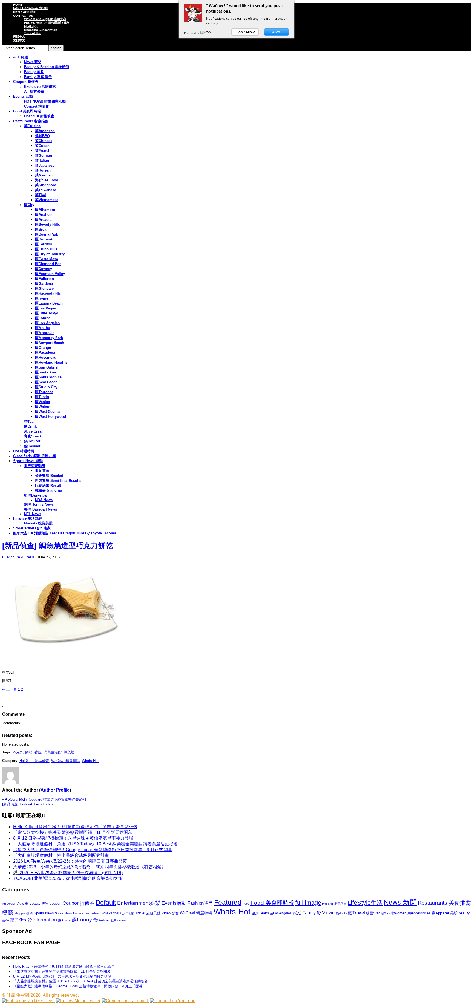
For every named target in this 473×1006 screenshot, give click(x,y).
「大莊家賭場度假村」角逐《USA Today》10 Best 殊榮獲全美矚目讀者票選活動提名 (95, 844)
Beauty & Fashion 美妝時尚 (46, 67)
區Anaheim (44, 215)
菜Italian (42, 160)
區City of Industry (50, 254)
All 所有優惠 (34, 91)
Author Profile (55, 790)
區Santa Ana (45, 372)
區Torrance (44, 392)
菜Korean (43, 170)
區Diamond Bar (48, 264)
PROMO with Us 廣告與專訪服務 (46, 22)
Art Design (9, 903)
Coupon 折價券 (25, 82)
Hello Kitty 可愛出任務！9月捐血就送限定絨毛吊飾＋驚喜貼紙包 (75, 826)
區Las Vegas (45, 308)
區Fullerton (44, 279)
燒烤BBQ (42, 136)
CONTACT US (23, 15)
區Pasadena (45, 352)
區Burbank (44, 239)
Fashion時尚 (200, 903)
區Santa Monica (48, 377)
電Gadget (101, 920)
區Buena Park (46, 234)
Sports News (44, 913)
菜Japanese (44, 165)
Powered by (192, 33)
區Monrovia (44, 333)
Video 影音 (170, 913)
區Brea (40, 229)
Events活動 (173, 903)
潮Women (398, 913)
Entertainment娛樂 (138, 903)
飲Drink (30, 426)
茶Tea (28, 421)
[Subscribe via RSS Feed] (28, 1000)
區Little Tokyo (46, 313)
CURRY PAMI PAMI (18, 557)
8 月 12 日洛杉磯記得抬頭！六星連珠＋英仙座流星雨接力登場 (73, 838)
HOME (17, 4)
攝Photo (341, 913)
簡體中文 (19, 36)
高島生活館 (53, 752)
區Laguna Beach (49, 303)
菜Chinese (43, 141)
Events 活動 (23, 96)
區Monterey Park (49, 338)
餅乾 (28, 752)
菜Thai (40, 195)
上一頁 (9, 689)
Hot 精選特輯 (23, 451)
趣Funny (82, 920)
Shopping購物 (23, 913)
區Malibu (42, 328)
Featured (227, 902)
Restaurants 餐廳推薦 (30, 121)
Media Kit (31, 26)
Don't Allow (245, 32)
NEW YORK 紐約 (24, 11)
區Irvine (41, 298)
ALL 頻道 (20, 57)
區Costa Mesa (46, 259)
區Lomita (42, 318)
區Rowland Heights (51, 362)
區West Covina (47, 412)
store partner (90, 913)
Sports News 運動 (28, 461)
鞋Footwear (118, 920)
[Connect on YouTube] (172, 1000)
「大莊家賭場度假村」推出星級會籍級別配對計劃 (61, 855)
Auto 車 (22, 904)
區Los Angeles (47, 323)
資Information (42, 920)
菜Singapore (45, 185)
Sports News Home (68, 913)
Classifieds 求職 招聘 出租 (34, 456)
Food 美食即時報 (27, 111)
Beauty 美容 (39, 903)
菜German (43, 155)
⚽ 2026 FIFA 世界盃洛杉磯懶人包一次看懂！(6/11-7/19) (68, 872)
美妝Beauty (460, 913)
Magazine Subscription (40, 29)
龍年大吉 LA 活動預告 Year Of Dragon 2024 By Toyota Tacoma (64, 533)
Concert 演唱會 (36, 106)
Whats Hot (90, 761)
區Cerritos (43, 244)
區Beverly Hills (47, 224)
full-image (308, 903)
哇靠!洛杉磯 (18, 995)
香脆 (38, 752)
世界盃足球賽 (34, 466)
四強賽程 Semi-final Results (58, 481)
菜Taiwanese (45, 190)
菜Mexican (44, 175)
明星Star (373, 913)
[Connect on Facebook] (125, 1000)
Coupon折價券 (78, 903)
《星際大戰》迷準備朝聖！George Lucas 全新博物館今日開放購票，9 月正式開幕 (92, 849)
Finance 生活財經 (27, 518)
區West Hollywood (50, 416)
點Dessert (32, 446)
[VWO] (206, 33)
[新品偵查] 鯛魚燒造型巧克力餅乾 (57, 545)
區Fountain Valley (50, 274)
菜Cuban (42, 146)
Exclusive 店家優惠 (40, 87)
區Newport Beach (49, 343)
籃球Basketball (36, 495)
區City (29, 205)
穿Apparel (440, 913)
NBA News (44, 500)
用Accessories (419, 913)
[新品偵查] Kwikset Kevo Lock (26, 804)
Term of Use (32, 33)
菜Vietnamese (46, 200)
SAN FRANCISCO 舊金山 (30, 8)
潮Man (385, 913)
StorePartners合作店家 (32, 528)
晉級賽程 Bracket (49, 476)
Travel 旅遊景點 (147, 913)
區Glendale (44, 288)
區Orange (43, 348)
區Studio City (46, 387)
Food (246, 903)
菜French (42, 151)
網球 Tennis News (39, 504)
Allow (276, 32)
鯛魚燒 (69, 752)
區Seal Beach (46, 382)
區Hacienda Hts (48, 293)
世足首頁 (42, 471)
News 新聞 (32, 62)
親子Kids (18, 920)
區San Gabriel (47, 367)
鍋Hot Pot (32, 441)
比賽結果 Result (48, 485)
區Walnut (42, 407)
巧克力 (17, 752)
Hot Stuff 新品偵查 (39, 116)
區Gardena (44, 284)
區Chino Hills (46, 249)
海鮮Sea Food (46, 180)
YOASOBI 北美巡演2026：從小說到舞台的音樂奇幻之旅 (68, 878)
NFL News (32, 514)
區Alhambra (45, 210)
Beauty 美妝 (34, 72)
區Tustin (42, 397)
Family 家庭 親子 (38, 77)
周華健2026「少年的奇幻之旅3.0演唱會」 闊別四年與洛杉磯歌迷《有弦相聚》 (89, 867)
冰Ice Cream (34, 431)
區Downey (43, 269)
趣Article (64, 920)
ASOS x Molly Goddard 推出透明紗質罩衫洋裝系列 (45, 799)
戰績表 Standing (48, 490)
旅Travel (356, 912)
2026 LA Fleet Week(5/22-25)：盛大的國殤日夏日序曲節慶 (70, 861)
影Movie (326, 912)
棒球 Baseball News (40, 509)
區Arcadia (43, 220)
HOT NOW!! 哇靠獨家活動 (45, 101)
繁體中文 (19, 40)
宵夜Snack (33, 436)
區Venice (42, 402)
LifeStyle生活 (365, 902)
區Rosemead (45, 357)
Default (106, 902)
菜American (45, 131)
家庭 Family (304, 912)
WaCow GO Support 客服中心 (45, 19)
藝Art (5, 920)
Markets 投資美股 (38, 523)
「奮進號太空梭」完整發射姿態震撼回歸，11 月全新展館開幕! (73, 832)
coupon (55, 903)
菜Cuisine (32, 126)
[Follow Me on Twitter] (78, 1000)
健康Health (260, 913)
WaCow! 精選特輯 (65, 761)
